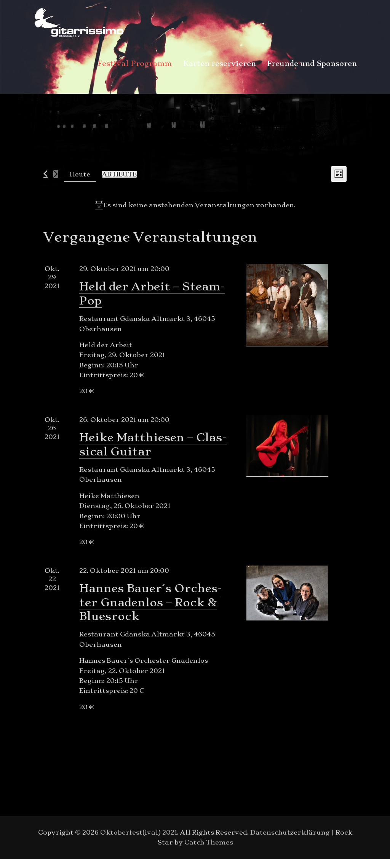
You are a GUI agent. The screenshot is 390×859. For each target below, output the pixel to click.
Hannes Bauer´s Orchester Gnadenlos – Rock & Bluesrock (150, 602)
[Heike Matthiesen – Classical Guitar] (287, 445)
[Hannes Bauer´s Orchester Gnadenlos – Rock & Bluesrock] (287, 593)
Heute (80, 174)
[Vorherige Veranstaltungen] (45, 173)
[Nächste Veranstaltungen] (55, 174)
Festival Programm (135, 63)
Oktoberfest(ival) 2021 (138, 832)
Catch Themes (208, 842)
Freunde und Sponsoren (312, 63)
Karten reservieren (219, 63)
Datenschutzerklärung (290, 832)
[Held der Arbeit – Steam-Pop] (287, 305)
